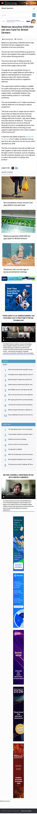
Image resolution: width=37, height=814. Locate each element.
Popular (5, 361)
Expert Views (6, 424)
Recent (5, 364)
